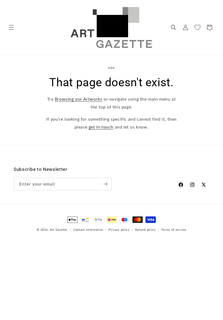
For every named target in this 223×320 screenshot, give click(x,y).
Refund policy (145, 229)
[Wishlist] (197, 27)
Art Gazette (58, 229)
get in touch (101, 126)
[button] (11, 27)
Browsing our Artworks (79, 98)
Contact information (88, 229)
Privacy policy (119, 229)
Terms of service (173, 229)
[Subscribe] (105, 184)
